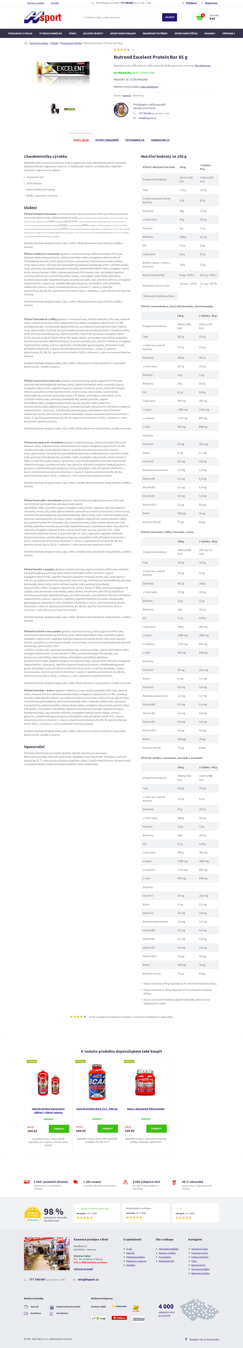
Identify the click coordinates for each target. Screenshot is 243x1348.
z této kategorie (148, 86)
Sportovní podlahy (123, 33)
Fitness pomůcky (51, 33)
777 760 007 (126, 2)
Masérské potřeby (155, 33)
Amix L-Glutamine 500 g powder (145, 1108)
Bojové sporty (93, 33)
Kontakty (130, 1265)
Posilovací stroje (20, 33)
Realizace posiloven (136, 1261)
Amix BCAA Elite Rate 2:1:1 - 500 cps (97, 1108)
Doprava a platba (35, 3)
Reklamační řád (166, 1261)
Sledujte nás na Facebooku (204, 1339)
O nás (129, 1248)
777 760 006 (145, 113)
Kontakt (55, 3)
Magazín (130, 1252)
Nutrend (127, 95)
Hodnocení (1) (160, 140)
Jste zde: (26, 43)
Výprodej (228, 33)
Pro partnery (165, 1256)
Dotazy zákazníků (107, 140)
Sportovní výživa (186, 33)
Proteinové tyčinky (71, 43)
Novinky (209, 33)
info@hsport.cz (147, 118)
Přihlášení (191, 2)
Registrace (211, 2)
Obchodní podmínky (169, 1248)
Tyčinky (54, 43)
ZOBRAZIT (59, 1128)
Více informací (203, 65)
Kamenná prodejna (135, 1256)
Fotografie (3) (134, 140)
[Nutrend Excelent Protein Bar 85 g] (63, 101)
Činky (72, 33)
